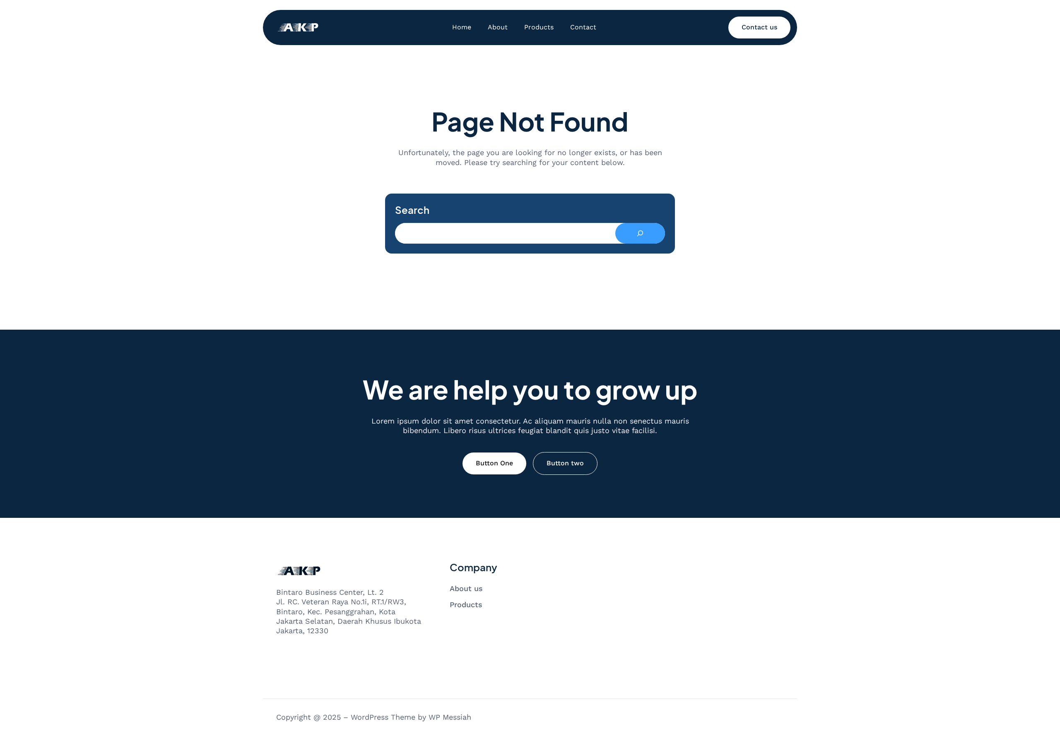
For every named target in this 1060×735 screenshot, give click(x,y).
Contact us (759, 27)
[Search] (640, 233)
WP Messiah (450, 717)
